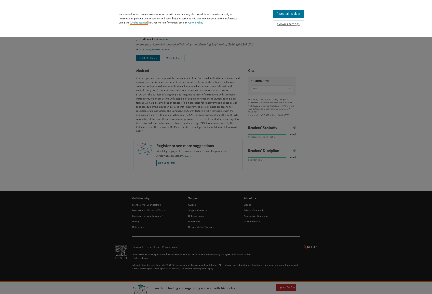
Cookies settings (288, 24)
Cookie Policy (195, 22)
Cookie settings (139, 22)
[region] (216, 18)
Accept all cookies (288, 14)
